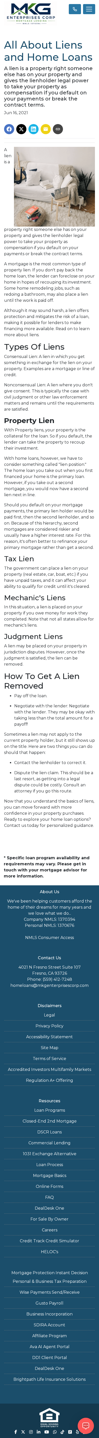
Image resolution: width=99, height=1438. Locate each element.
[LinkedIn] (38, 1432)
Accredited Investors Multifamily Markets (49, 1069)
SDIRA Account (49, 1325)
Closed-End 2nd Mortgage (50, 1121)
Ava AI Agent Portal (50, 1346)
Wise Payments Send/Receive (50, 1292)
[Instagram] (31, 1432)
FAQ (49, 1197)
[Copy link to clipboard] (58, 129)
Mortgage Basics (49, 1175)
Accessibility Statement (49, 1036)
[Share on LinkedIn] (33, 129)
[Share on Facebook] (9, 129)
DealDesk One (49, 1208)
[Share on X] (21, 129)
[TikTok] (62, 1432)
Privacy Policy (49, 1026)
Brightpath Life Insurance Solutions (49, 1379)
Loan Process (49, 1164)
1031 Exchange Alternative (49, 1153)
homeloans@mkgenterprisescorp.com (49, 985)
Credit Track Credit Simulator (49, 1241)
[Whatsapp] (55, 1432)
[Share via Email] (46, 129)
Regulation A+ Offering (49, 1080)
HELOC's (49, 1251)
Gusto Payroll (49, 1303)
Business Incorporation (49, 1314)
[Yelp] (77, 1432)
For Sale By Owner (49, 1219)
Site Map (49, 1047)
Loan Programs (49, 1110)
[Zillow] (70, 1432)
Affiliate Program (49, 1335)
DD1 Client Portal (49, 1357)
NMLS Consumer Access (49, 937)
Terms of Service (49, 1058)
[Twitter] (23, 1432)
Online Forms (49, 1186)
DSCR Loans (49, 1132)
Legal (49, 1015)
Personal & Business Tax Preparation (50, 1281)
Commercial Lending (49, 1143)
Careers (49, 1230)
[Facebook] (15, 1432)
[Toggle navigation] (89, 9)
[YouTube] (46, 1432)
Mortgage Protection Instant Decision (49, 1272)
